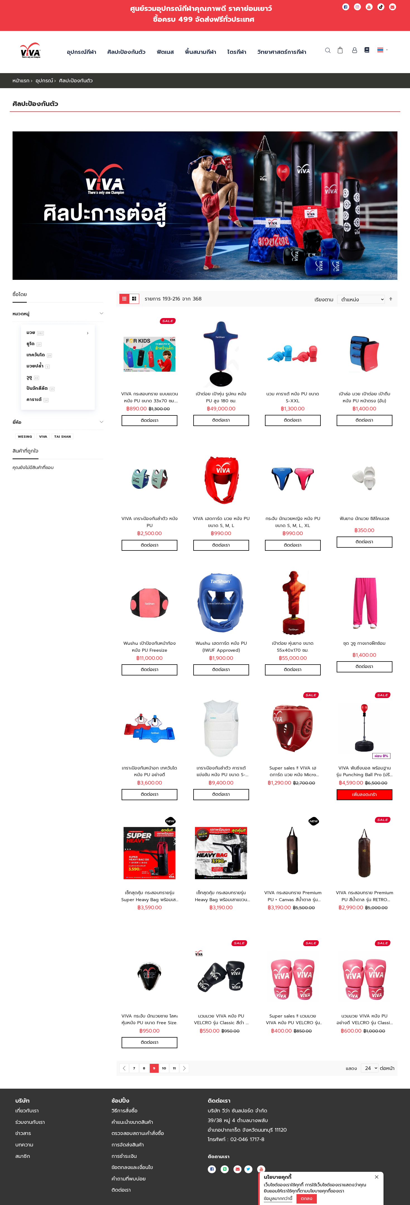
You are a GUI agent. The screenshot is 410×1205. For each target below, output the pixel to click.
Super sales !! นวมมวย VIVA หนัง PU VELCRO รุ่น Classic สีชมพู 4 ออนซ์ (293, 1023)
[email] (392, 6)
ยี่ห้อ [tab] (17, 422)
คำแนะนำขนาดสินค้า (132, 1122)
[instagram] (357, 6)
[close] (376, 1177)
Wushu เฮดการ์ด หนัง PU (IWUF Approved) (221, 647)
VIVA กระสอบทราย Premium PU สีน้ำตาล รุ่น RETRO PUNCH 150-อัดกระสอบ (364, 899)
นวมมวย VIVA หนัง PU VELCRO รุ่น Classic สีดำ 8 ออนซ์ (221, 1023)
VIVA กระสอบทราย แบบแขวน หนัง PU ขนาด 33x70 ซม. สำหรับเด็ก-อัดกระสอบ (149, 401)
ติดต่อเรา (121, 1190)
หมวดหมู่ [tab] (21, 314)
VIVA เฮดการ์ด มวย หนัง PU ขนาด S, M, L (221, 522)
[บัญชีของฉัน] (354, 49)
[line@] (225, 1169)
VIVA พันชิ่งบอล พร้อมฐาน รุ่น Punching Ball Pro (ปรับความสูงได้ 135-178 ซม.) (364, 775)
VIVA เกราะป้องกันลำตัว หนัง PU (149, 522)
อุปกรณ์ (44, 81)
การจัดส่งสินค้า (128, 1144)
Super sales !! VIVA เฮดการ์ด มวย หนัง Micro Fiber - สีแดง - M (292, 775)
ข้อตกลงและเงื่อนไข (132, 1167)
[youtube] (369, 6)
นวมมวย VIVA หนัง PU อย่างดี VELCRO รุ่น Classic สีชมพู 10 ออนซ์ (364, 1023)
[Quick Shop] (142, 355)
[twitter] (248, 1169)
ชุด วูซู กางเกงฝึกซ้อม (364, 643)
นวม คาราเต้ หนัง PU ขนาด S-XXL (292, 397)
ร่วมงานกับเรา (30, 1122)
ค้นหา (328, 50)
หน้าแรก (21, 81)
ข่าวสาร (23, 1133)
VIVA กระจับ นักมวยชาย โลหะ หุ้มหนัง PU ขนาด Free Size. (149, 1019)
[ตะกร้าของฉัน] (340, 49)
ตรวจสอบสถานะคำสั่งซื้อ (138, 1133)
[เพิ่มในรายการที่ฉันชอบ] (157, 355)
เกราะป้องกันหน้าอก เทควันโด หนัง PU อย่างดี (149, 771)
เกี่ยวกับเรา (27, 1110)
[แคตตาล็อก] (367, 51)
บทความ (24, 1144)
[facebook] (345, 6)
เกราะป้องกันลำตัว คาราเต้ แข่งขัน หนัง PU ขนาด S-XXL (221, 775)
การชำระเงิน (124, 1156)
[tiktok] (380, 6)
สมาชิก (22, 1156)
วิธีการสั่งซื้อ (125, 1110)
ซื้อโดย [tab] (20, 294)
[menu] (58, 367)
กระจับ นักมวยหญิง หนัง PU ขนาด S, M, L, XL (293, 522)
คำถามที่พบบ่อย (129, 1178)
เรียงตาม (324, 300)
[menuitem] (56, 332)
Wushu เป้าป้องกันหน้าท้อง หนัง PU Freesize (149, 647)
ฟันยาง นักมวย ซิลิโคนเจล (364, 518)
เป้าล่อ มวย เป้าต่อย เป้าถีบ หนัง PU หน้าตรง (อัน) (364, 397)
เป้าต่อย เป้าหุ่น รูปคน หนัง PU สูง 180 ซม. (221, 397)
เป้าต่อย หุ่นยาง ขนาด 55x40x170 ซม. (292, 647)
